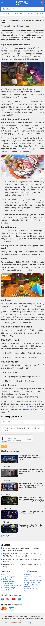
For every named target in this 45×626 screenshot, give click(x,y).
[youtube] (14, 599)
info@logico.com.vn (33, 623)
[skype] (19, 599)
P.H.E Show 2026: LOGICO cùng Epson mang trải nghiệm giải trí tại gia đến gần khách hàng (31, 485)
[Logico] (22, 3)
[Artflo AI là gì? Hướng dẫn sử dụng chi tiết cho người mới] (9, 514)
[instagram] (8, 599)
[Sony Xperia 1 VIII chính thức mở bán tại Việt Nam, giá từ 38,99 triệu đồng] (9, 473)
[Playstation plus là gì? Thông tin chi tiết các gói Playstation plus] (9, 528)
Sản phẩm (5, 571)
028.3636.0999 (15, 623)
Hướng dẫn (17, 13)
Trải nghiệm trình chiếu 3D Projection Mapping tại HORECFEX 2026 (31, 457)
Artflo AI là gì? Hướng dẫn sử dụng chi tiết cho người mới (31, 512)
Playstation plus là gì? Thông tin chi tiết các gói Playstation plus (30, 526)
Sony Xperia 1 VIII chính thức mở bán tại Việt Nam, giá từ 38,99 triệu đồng (31, 471)
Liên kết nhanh (29, 571)
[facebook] (2, 599)
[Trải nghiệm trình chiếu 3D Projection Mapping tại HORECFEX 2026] (9, 459)
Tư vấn (6, 13)
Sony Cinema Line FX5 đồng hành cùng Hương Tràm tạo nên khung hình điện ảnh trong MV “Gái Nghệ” (31, 499)
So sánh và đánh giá (35, 13)
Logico (28, 409)
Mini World (5, 48)
